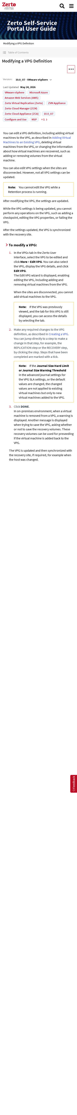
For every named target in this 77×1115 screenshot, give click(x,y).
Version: (7, 79)
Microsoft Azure (38, 92)
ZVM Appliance (57, 103)
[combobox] (33, 80)
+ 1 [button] (43, 119)
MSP (34, 119)
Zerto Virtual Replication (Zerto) (24, 103)
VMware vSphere (14, 92)
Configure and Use (15, 119)
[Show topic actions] (71, 69)
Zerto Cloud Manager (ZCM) (21, 108)
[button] (38, 52)
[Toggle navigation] (71, 6)
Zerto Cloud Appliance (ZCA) (22, 113)
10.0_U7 (48, 113)
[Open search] (62, 6)
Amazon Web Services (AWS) (21, 98)
